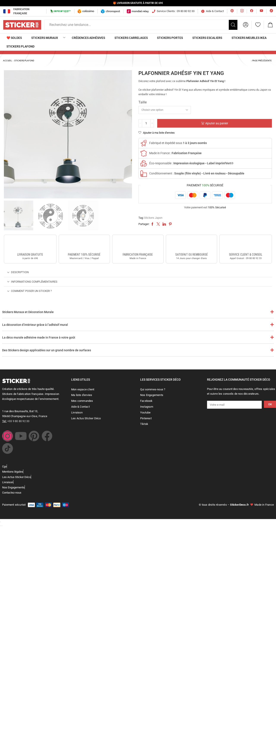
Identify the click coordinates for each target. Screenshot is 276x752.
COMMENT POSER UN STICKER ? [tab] (31, 291)
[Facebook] (47, 436)
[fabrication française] (137, 244)
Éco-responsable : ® (191, 163)
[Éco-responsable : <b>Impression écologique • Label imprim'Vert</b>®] (143, 163)
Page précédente (262, 60)
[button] (245, 25)
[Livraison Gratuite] (30, 244)
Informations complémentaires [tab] (34, 281)
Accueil (7, 60)
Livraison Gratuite (30, 254)
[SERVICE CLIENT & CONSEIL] (245, 244)
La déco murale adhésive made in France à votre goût (38, 337)
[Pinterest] (33, 436)
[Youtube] (20, 436)
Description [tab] (20, 272)
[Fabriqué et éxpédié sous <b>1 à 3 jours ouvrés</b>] (143, 143)
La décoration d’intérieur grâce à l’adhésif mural (35, 324)
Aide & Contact (215, 11)
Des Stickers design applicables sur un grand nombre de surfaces (46, 350)
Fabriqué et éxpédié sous (178, 143)
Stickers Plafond (24, 60)
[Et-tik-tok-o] (7, 448)
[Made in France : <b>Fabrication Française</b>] (143, 153)
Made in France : (175, 153)
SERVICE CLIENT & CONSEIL (245, 254)
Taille (142, 102)
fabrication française (138, 254)
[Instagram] (7, 436)
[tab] (138, 272)
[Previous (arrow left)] (0, 525)
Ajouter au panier (216, 123)
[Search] (233, 25)
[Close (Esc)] (0, 521)
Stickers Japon (153, 217)
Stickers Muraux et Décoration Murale (28, 312)
